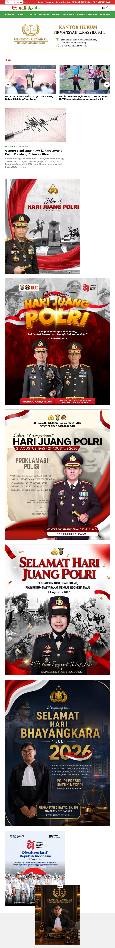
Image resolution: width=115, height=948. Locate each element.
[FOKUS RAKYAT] (25, 7)
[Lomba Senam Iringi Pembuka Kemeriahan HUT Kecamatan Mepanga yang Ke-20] (30, 79)
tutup (60, 886)
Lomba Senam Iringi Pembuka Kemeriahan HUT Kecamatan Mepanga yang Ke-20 (29, 97)
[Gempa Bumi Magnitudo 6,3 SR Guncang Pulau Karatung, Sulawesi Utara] (35, 125)
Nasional (10, 146)
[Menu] (7, 7)
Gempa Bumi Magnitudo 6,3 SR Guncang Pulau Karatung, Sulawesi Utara (33, 152)
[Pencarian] (108, 8)
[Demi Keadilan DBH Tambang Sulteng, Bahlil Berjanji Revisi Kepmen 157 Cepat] (84, 79)
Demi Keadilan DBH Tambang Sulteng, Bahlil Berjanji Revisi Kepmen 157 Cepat (84, 97)
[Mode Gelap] (103, 8)
